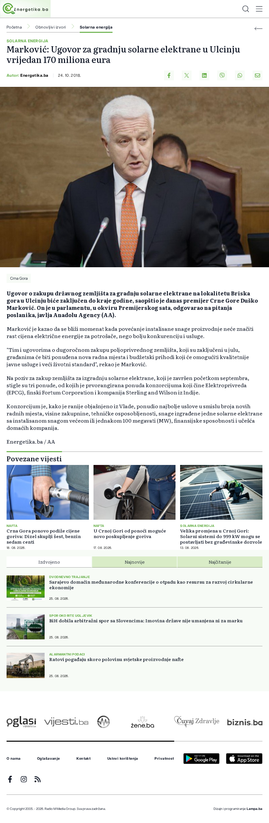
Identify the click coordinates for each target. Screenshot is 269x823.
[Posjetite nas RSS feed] (37, 779)
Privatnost (164, 758)
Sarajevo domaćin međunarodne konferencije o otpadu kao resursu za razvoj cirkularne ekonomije (151, 584)
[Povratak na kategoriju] (258, 28)
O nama (14, 758)
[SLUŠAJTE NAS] (103, 721)
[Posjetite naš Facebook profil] (10, 779)
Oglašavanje (48, 758)
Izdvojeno (49, 561)
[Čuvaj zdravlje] (196, 722)
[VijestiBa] (66, 722)
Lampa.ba (254, 809)
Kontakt (83, 758)
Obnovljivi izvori (50, 27)
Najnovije (135, 561)
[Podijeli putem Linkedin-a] (204, 75)
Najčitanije (220, 561)
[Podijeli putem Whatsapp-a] (240, 75)
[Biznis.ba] (244, 722)
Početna (14, 27)
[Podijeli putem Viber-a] (222, 75)
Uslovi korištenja (122, 758)
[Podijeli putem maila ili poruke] (257, 75)
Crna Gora (19, 278)
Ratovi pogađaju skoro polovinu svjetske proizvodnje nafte (116, 659)
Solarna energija (96, 27)
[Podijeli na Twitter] (187, 75)
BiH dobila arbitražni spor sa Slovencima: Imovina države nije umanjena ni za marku (146, 620)
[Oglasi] (21, 722)
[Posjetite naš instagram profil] (23, 779)
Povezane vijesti (34, 458)
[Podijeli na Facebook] (169, 75)
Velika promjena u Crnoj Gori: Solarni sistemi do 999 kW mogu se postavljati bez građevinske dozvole (221, 536)
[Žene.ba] (142, 722)
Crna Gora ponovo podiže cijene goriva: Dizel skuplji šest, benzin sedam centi (44, 536)
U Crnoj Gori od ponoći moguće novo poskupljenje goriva (129, 533)
